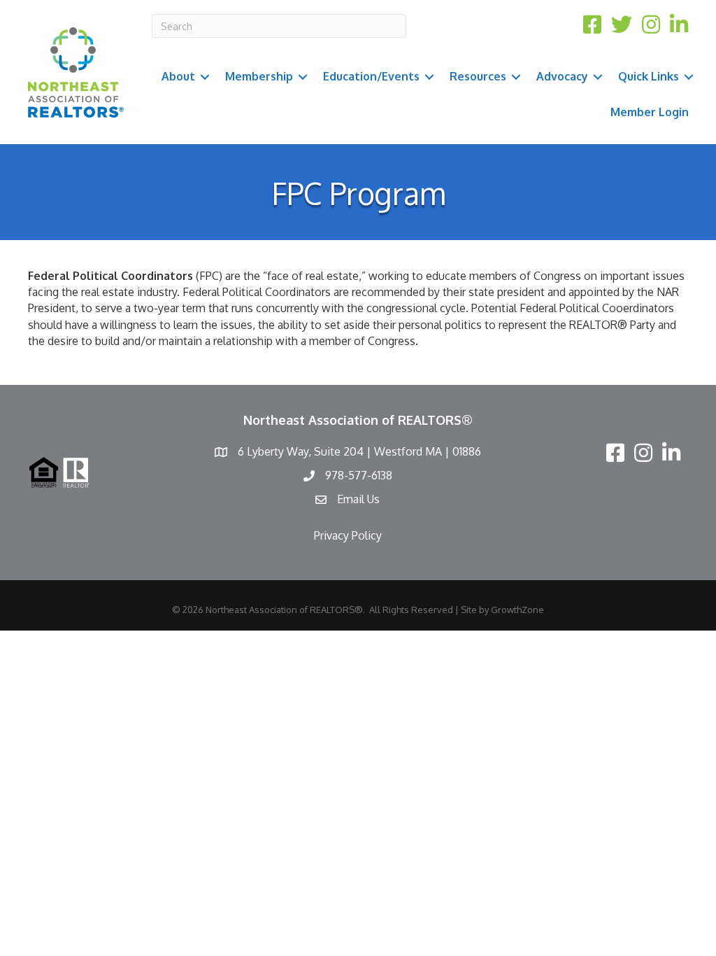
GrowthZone (517, 609)
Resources (478, 76)
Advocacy (562, 76)
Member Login (649, 112)
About (178, 76)
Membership (259, 76)
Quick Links (648, 76)
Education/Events (371, 76)
